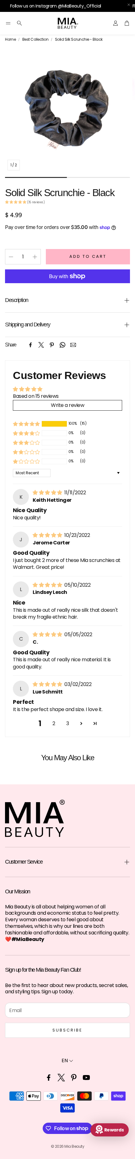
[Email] (73, 345)
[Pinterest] (52, 345)
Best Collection (35, 39)
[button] (8, 23)
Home (10, 39)
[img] (48, 492)
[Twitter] (41, 345)
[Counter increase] (34, 256)
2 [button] (53, 723)
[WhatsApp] (62, 345)
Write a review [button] (67, 405)
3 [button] (67, 723)
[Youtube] (86, 1077)
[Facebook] (30, 345)
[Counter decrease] (11, 256)
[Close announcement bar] (128, 4)
